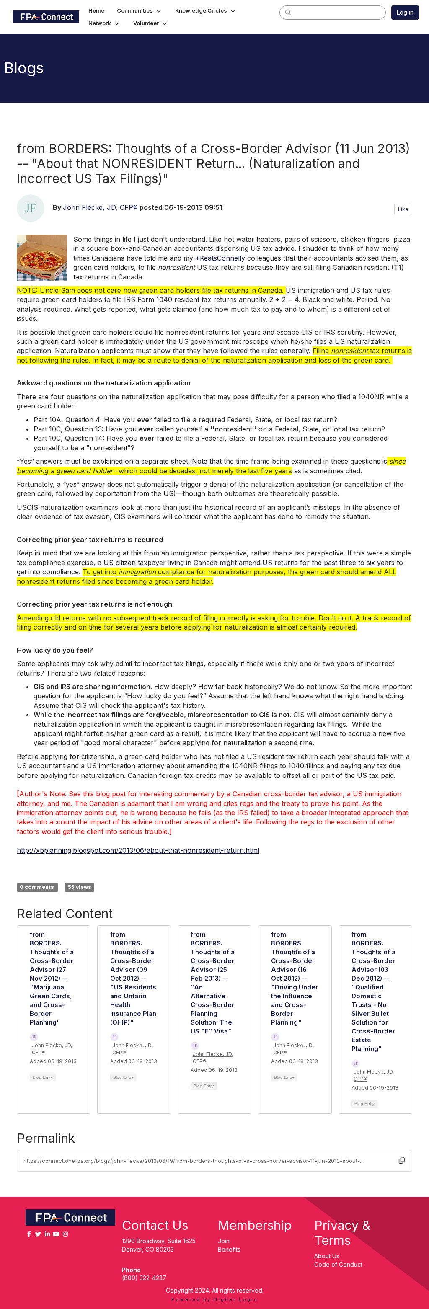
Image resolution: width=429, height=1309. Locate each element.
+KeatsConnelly (220, 258)
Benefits (229, 1249)
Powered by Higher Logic (214, 1299)
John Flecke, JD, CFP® (100, 207)
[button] (140, 10)
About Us (326, 1256)
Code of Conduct (338, 1264)
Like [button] (403, 209)
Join (224, 1240)
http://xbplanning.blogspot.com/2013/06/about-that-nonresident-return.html (138, 850)
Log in (405, 12)
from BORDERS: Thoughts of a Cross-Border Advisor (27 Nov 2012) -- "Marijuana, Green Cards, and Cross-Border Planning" (52, 978)
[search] (288, 12)
